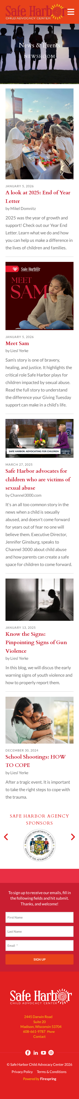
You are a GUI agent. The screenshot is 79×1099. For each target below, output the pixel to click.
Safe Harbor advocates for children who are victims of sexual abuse (37, 479)
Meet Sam (17, 343)
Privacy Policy (22, 1072)
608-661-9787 (34, 1031)
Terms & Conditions (51, 1072)
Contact (39, 1036)
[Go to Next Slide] (72, 837)
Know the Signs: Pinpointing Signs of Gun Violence (36, 642)
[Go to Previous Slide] (6, 837)
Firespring (48, 1079)
